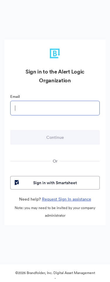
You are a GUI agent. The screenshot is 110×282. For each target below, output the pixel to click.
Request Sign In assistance (66, 199)
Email (15, 96)
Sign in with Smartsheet (55, 183)
